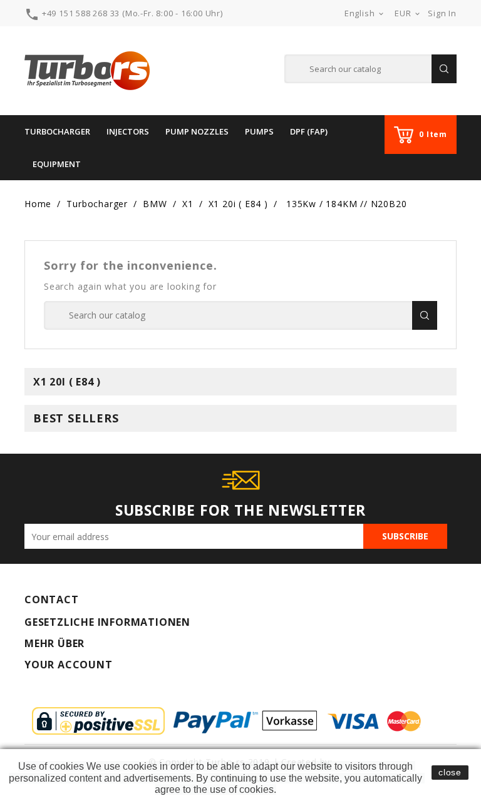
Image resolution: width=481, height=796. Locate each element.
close (450, 772)
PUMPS (259, 131)
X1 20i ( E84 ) (67, 382)
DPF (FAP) (309, 131)
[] (444, 68)
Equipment (57, 164)
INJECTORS (127, 131)
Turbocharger (57, 131)
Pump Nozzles (197, 131)
